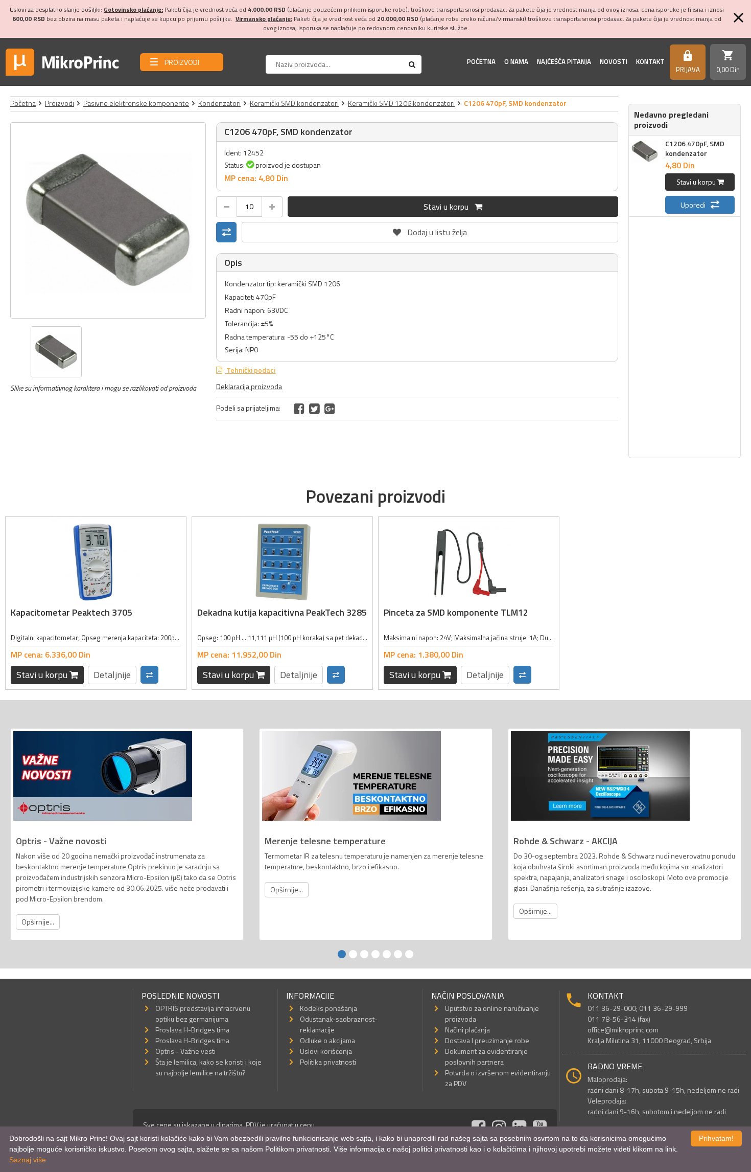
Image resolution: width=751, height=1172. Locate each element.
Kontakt (650, 61)
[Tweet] (314, 408)
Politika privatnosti (328, 1061)
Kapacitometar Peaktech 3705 (71, 612)
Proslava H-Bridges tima (192, 1029)
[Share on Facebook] (299, 408)
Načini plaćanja (467, 1029)
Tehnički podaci (250, 370)
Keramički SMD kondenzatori (294, 103)
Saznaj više (27, 1160)
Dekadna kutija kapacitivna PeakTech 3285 (282, 612)
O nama (516, 61)
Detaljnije (112, 675)
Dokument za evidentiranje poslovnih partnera (486, 1056)
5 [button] (387, 954)
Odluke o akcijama (327, 1040)
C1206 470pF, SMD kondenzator (694, 148)
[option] (108, 220)
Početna (481, 61)
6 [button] (398, 954)
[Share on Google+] (329, 408)
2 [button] (353, 954)
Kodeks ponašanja (328, 1008)
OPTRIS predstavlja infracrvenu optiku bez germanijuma (202, 1013)
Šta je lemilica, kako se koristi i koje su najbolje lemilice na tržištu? (208, 1067)
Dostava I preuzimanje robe (487, 1040)
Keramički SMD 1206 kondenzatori (401, 103)
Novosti (613, 61)
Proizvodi (59, 103)
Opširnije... (37, 921)
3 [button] (364, 954)
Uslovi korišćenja (326, 1051)
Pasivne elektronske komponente (136, 103)
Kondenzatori (219, 103)
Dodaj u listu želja (430, 230)
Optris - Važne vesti (185, 1051)
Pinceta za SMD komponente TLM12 (456, 612)
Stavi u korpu (449, 206)
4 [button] (375, 954)
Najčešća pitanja (564, 61)
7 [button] (409, 954)
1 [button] (342, 954)
